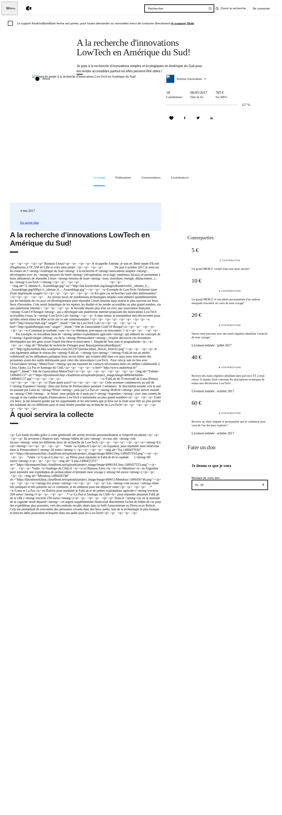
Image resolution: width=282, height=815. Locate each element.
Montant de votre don (206, 478)
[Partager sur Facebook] (185, 118)
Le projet (99, 177)
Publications (123, 177)
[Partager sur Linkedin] (211, 118)
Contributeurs (180, 177)
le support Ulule (182, 23)
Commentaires (151, 177)
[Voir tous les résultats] (210, 8)
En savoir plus (29, 222)
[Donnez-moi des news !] (171, 118)
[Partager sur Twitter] (198, 118)
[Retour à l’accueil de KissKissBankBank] (26, 8)
